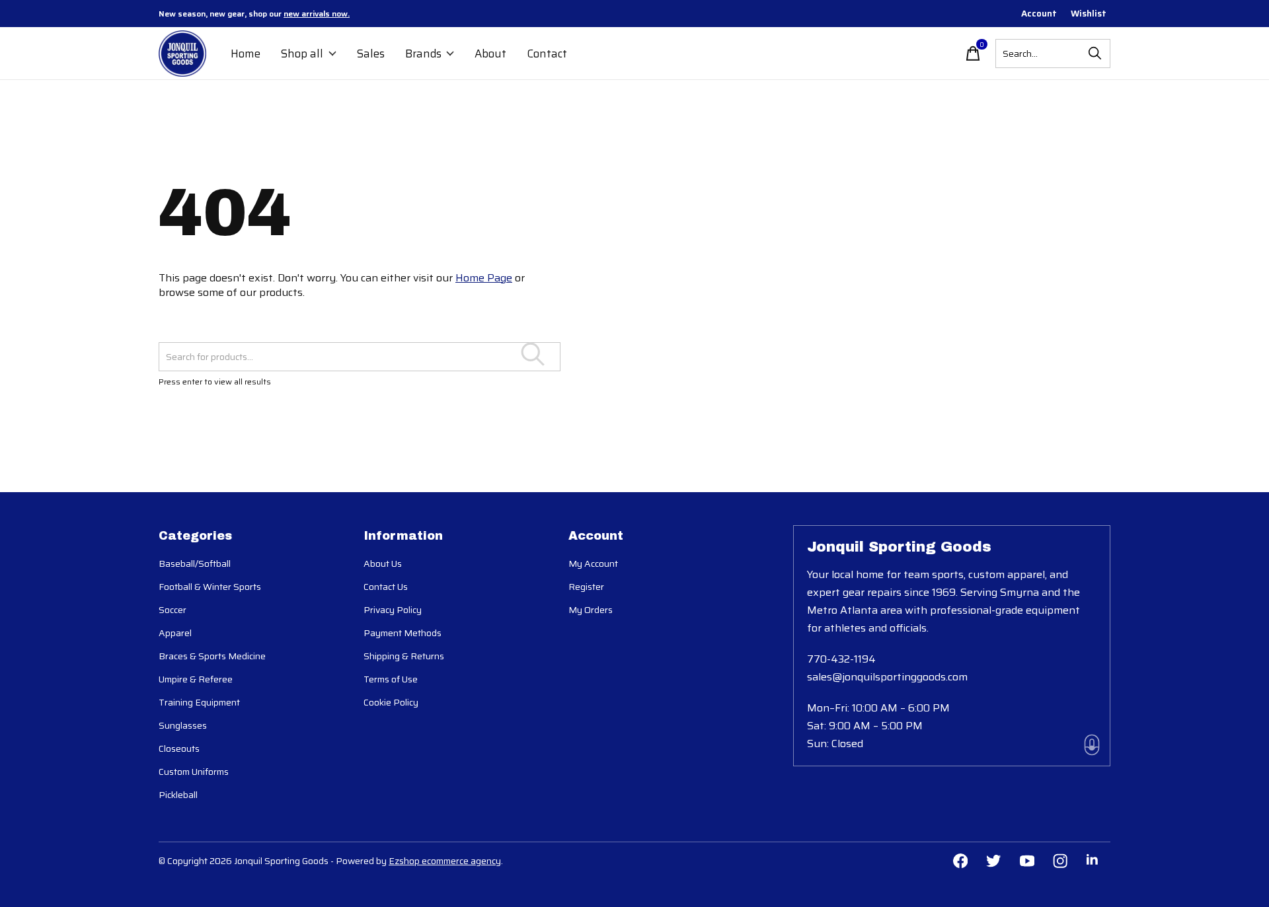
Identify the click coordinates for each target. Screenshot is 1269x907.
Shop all (302, 53)
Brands (423, 53)
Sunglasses (183, 725)
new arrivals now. (317, 13)
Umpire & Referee (196, 679)
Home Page (483, 278)
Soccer (172, 609)
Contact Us (386, 586)
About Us (383, 563)
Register (586, 586)
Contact (547, 53)
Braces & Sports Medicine (212, 656)
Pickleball (178, 794)
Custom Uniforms (194, 771)
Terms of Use (391, 679)
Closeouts (179, 748)
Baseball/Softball (195, 563)
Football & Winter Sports (210, 586)
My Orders (590, 609)
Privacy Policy (393, 609)
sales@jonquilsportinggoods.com (887, 677)
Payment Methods (403, 633)
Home (245, 53)
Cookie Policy (391, 702)
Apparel (175, 633)
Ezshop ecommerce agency (445, 860)
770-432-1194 (841, 659)
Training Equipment (199, 702)
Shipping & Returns (404, 656)
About (490, 53)
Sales (371, 53)
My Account (593, 563)
